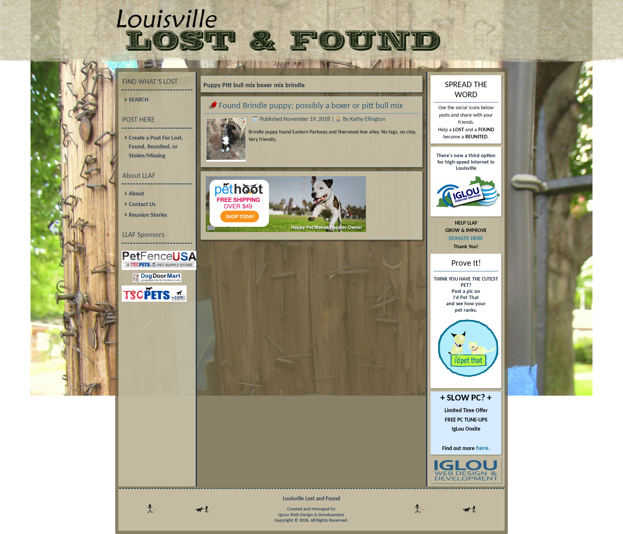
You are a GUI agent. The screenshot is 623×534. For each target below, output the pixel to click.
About (136, 194)
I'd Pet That (466, 297)
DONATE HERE (466, 239)
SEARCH (138, 100)
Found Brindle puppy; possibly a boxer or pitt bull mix (311, 106)
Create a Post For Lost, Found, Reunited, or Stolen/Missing (156, 147)
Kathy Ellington (367, 119)
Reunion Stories (148, 215)
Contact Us (142, 205)
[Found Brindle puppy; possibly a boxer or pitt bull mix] (226, 158)
